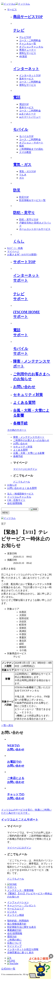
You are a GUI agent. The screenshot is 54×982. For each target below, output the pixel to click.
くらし (18, 241)
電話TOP (24, 104)
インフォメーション (18, 902)
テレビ (18, 30)
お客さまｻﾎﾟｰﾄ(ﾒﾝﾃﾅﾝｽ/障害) (22, 254)
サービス (12, 9)
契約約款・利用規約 (18, 920)
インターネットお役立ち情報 (22, 949)
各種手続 (20, 423)
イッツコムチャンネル (19, 497)
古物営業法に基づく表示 (20, 952)
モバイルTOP (26, 136)
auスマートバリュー (30, 117)
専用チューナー (27, 50)
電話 (16, 97)
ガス (21, 178)
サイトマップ (14, 946)
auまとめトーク (27, 114)
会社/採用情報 (14, 503)
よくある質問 (24, 402)
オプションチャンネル (31, 46)
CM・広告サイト (16, 500)
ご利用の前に (14, 939)
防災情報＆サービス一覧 (32, 200)
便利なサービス (27, 53)
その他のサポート (16, 430)
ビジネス (12, 912)
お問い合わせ (24, 387)
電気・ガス (22, 165)
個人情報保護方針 (16, 924)
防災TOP (24, 197)
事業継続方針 (14, 930)
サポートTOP (24, 262)
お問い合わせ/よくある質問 (22, 488)
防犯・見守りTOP (28, 219)
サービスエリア (15, 908)
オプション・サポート (31, 142)
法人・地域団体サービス (20, 493)
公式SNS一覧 (8, 968)
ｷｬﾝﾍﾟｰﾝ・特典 (15, 248)
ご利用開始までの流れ (31, 149)
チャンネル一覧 (27, 43)
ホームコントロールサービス (34, 229)
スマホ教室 (25, 152)
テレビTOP (25, 37)
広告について (14, 943)
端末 (21, 146)
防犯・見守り (24, 213)
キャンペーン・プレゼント (21, 905)
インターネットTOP (30, 75)
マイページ (13, 251)
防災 (16, 190)
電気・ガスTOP (27, 171)
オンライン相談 (15, 915)
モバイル (20, 129)
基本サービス (26, 78)
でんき (22, 174)
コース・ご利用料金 (30, 40)
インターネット (26, 69)
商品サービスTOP (28, 17)
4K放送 (23, 56)
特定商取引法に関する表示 (21, 927)
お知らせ (12, 485)
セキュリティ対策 (28, 395)
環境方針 (12, 936)
